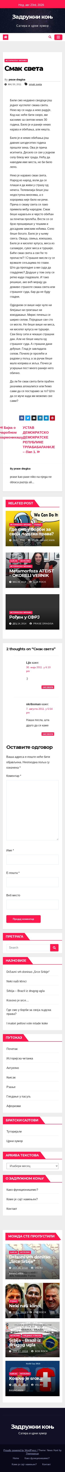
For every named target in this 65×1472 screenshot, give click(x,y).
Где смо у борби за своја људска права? (31, 531)
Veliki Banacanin (43, 540)
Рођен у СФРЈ (24, 617)
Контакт (11, 1208)
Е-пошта (13, 872)
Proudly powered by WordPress (20, 1450)
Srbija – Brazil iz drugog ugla (25, 990)
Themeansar (32, 1453)
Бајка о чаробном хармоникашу (11, 432)
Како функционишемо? (22, 1189)
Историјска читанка (16, 60)
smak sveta (35, 84)
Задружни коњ (32, 16)
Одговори (48, 687)
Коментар (13, 775)
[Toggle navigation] (58, 37)
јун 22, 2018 (20, 1385)
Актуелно (25, 561)
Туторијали (14, 1131)
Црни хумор (14, 1141)
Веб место (13, 895)
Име (10, 850)
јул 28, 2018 (20, 1268)
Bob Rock (39, 582)
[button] (50, 37)
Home (16, 1458)
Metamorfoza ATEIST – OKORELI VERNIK (31, 573)
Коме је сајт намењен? (22, 1199)
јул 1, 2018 (19, 1312)
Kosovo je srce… (17, 1000)
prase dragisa (17, 79)
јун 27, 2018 (20, 1351)
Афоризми (13, 1106)
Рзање (37, 525)
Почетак (12, 1048)
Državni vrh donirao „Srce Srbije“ (28, 971)
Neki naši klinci (16, 981)
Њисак (13, 561)
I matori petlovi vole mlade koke (27, 1023)
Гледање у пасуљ (18, 1096)
